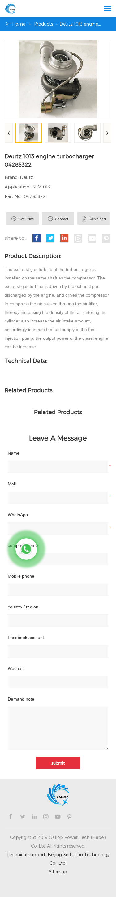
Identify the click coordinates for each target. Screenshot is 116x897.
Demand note (21, 699)
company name (23, 545)
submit (58, 762)
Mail (12, 483)
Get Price (26, 218)
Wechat (15, 668)
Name (13, 453)
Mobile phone (21, 576)
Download (97, 218)
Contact (61, 218)
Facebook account (26, 637)
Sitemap (58, 871)
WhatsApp (18, 514)
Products (43, 23)
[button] (107, 132)
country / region (23, 606)
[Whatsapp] (26, 549)
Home (18, 23)
